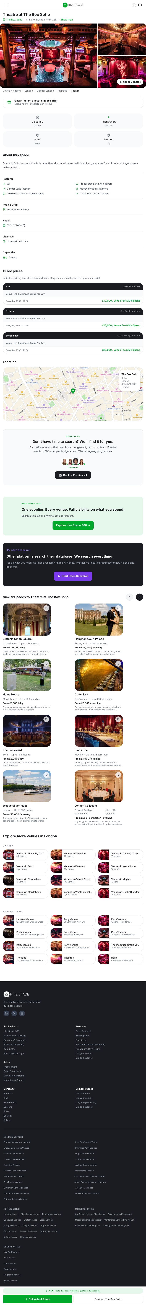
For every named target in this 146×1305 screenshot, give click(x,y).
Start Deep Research (75, 576)
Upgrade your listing (86, 1102)
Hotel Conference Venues (86, 1142)
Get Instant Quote (39, 1299)
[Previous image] (7, 619)
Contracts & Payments (15, 1040)
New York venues (12, 1252)
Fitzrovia (62, 90)
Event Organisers (12, 1071)
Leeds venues (46, 1220)
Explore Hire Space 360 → (73, 525)
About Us (8, 1093)
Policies (7, 1120)
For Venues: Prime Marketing (90, 1044)
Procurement (10, 1066)
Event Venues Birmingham (87, 1225)
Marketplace (82, 1035)
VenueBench (10, 1102)
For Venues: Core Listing (88, 1049)
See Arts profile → (131, 286)
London (29, 90)
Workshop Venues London (86, 1193)
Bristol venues (30, 1220)
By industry (9, 1049)
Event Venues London (14, 1176)
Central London (45, 90)
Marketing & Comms (14, 1080)
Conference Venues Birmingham (119, 1220)
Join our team (83, 1093)
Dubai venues (10, 1263)
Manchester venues (30, 1214)
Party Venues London (84, 1153)
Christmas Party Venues (85, 1148)
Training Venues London (15, 1170)
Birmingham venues (51, 1214)
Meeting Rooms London (85, 1165)
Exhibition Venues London (16, 1188)
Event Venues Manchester (120, 1214)
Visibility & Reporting (14, 1044)
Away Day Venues (12, 1165)
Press (6, 1111)
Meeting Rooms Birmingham (116, 1225)
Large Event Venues (83, 1188)
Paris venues (9, 1257)
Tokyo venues (10, 1269)
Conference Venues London (17, 1142)
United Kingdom (12, 90)
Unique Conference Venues (16, 1148)
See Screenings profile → (128, 335)
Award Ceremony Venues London (90, 1182)
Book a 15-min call (75, 475)
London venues (11, 1214)
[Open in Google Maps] (73, 394)
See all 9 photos (132, 81)
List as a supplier (84, 1058)
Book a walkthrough (14, 1053)
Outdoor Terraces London (16, 1199)
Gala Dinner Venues (13, 1182)
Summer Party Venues (14, 1153)
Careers (8, 1106)
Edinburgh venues (12, 1220)
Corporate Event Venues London (89, 1176)
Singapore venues (12, 1274)
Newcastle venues (28, 1231)
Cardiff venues (10, 1231)
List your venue (83, 1053)
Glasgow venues (11, 1225)
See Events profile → (130, 311)
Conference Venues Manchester (90, 1214)
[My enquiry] (139, 4)
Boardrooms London (84, 1170)
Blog (6, 1098)
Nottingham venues (49, 1231)
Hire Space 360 (11, 1031)
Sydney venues (11, 1280)
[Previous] (129, 597)
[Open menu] (6, 4)
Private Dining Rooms (14, 1159)
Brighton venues (48, 1225)
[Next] (139, 597)
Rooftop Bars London (84, 1159)
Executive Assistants (14, 1075)
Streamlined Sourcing (14, 1035)
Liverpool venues (30, 1225)
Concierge (81, 1040)
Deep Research (83, 1031)
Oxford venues (10, 1237)
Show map (67, 19)
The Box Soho (14, 19)
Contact (8, 1115)
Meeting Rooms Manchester (88, 1220)
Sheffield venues (28, 1237)
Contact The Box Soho (108, 1299)
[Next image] (46, 619)
